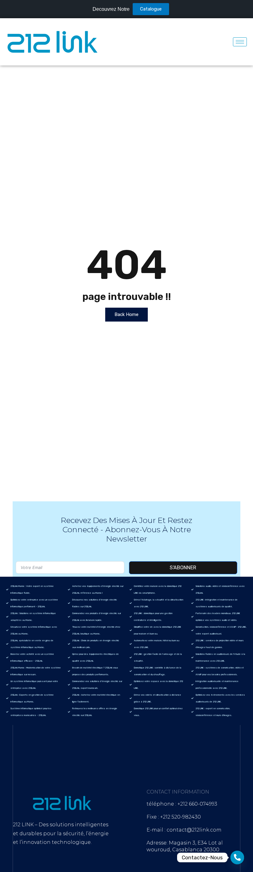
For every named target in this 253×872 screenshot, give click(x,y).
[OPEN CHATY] (237, 857)
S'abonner (183, 568)
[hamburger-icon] (240, 41)
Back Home (126, 314)
